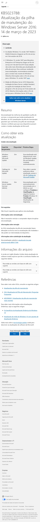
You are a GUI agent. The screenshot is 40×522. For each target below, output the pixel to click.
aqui (28, 78)
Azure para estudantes (7, 405)
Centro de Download (7, 367)
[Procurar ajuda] (6, 2)
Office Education (6, 396)
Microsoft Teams (6, 435)
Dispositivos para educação (8, 387)
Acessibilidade (5, 491)
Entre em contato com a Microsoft (10, 506)
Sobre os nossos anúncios (18, 509)
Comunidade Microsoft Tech (8, 452)
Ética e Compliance (29, 506)
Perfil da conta (5, 364)
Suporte (4, 6)
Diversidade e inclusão (7, 488)
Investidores (5, 485)
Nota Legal (4, 509)
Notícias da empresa (7, 479)
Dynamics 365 (5, 423)
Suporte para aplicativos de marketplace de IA (12, 449)
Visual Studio (5, 464)
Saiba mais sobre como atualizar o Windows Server (20, 99)
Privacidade (21, 506)
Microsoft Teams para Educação (9, 390)
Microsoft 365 (5, 349)
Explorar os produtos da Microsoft (9, 352)
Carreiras (4, 473)
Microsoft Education (6, 384)
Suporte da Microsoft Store (8, 370)
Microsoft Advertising (7, 429)
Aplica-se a (6, 36)
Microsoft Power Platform (8, 458)
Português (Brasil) (9, 496)
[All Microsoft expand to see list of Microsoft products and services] (2, 2)
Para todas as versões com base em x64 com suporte (17, 271)
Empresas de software (7, 461)
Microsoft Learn (5, 446)
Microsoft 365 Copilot (7, 432)
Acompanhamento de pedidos (9, 376)
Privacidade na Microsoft (7, 482)
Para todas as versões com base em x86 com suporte (17, 265)
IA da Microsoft (5, 414)
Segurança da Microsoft (7, 417)
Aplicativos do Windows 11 (8, 355)
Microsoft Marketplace (7, 455)
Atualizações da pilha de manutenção (16, 288)
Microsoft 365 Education (7, 393)
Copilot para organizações (8, 343)
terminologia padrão (20, 322)
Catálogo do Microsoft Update (29, 176)
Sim (14, 334)
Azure (3, 420)
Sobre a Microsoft (6, 476)
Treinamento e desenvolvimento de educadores (13, 399)
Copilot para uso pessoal (7, 346)
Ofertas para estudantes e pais (9, 402)
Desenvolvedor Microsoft (7, 443)
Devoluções (4, 373)
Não (25, 334)
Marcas (10, 509)
